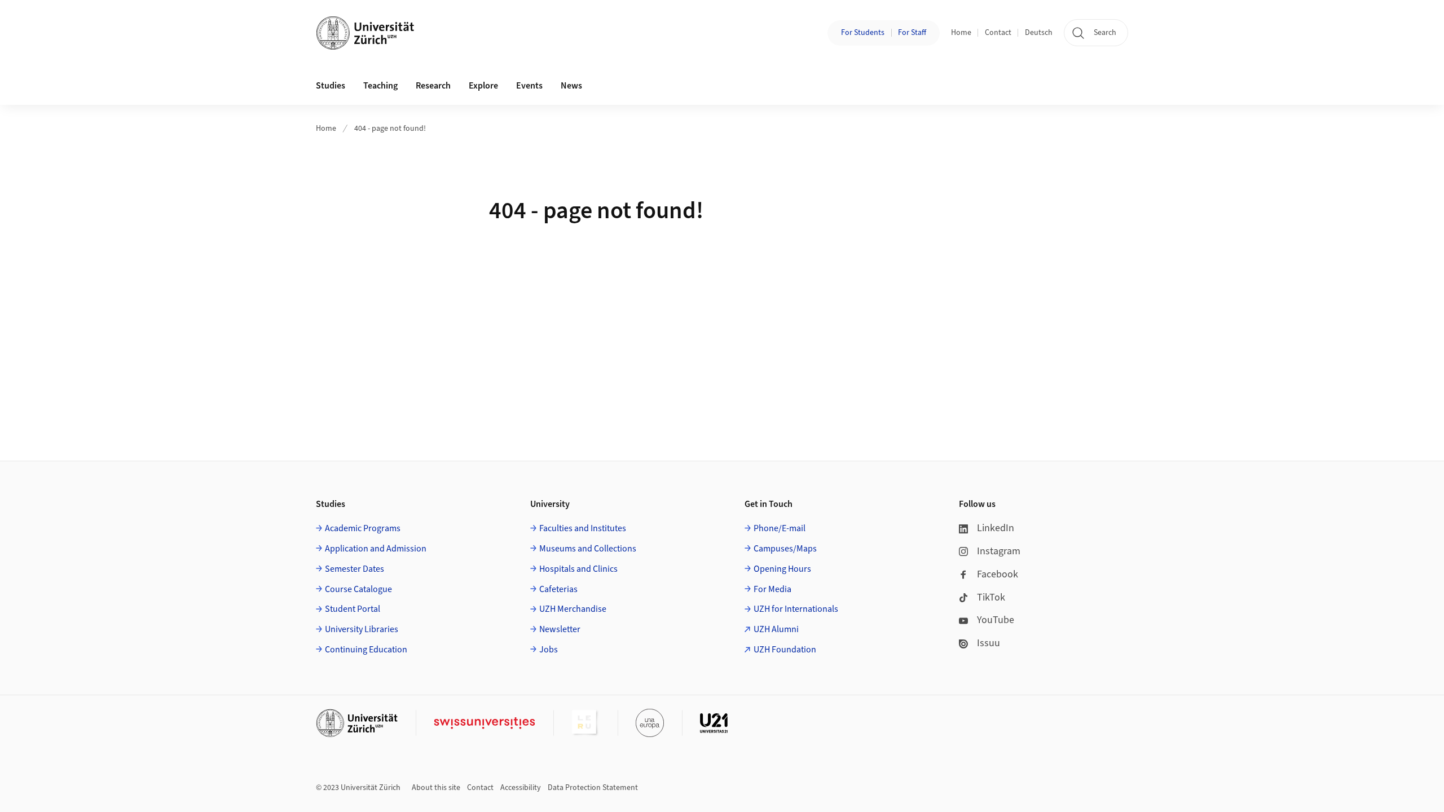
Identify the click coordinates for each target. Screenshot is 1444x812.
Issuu (988, 643)
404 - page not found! (390, 128)
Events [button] (529, 86)
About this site (436, 787)
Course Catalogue (358, 589)
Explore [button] (483, 86)
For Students (862, 32)
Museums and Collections (587, 548)
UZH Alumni (776, 629)
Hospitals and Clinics (578, 569)
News (571, 86)
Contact (998, 32)
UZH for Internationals (796, 609)
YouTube (995, 620)
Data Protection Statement (593, 787)
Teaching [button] (380, 86)
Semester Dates (354, 569)
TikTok (991, 597)
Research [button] (433, 86)
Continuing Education (366, 649)
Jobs (548, 649)
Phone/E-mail (779, 528)
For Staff (912, 32)
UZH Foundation (785, 649)
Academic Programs (362, 528)
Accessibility (520, 787)
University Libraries (361, 629)
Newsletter (559, 629)
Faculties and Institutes (582, 528)
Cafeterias (558, 589)
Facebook (997, 574)
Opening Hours (782, 569)
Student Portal (352, 609)
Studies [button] (330, 86)
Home (961, 32)
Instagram (998, 551)
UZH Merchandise (572, 609)
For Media (772, 589)
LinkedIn (995, 528)
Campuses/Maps (785, 548)
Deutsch (1039, 32)
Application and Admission (375, 548)
